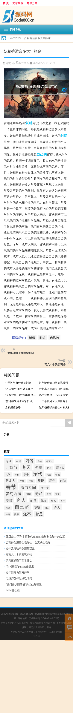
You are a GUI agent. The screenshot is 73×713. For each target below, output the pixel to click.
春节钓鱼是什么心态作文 (53, 395)
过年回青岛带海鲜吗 (17, 572)
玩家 (57, 494)
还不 (27, 513)
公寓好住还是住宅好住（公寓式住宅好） (29, 542)
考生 (63, 501)
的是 (33, 500)
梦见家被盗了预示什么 (19, 560)
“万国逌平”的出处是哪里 (19, 389)
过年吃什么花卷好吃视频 (53, 382)
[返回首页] (69, 618)
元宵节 (11, 467)
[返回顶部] (69, 636)
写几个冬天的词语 (55, 364)
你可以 (49, 461)
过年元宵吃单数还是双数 (20, 548)
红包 (53, 501)
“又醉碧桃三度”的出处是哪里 (21, 395)
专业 (9, 461)
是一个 (44, 488)
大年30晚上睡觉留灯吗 (20, 353)
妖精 (29, 122)
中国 (18, 461)
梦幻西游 (13, 493)
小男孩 (36, 635)
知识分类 (32, 3)
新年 (52, 480)
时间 (63, 480)
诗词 (8, 514)
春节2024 (15, 38)
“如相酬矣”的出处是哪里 (20, 566)
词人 (47, 507)
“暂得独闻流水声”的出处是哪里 (21, 401)
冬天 (26, 467)
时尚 (64, 135)
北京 (49, 468)
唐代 (60, 467)
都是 (39, 513)
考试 (8, 507)
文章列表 (18, 3)
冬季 (38, 467)
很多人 (10, 480)
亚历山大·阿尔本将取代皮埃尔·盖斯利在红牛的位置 (35, 536)
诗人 (56, 507)
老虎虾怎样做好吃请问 (19, 578)
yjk (13, 63)
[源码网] (36, 15)
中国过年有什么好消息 (18, 382)
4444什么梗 (13, 590)
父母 (49, 494)
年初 (57, 474)
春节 (11, 486)
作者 (40, 461)
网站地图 (22, 618)
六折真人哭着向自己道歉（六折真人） (55, 389)
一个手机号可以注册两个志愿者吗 (55, 401)
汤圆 (28, 494)
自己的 (42, 154)
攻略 (41, 480)
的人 (21, 500)
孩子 (26, 474)
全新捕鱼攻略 (13, 407)
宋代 (37, 473)
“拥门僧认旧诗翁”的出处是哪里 (24, 584)
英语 (37, 507)
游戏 (38, 493)
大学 (8, 474)
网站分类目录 (53, 613)
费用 (16, 514)
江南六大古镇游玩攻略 (19, 554)
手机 (22, 480)
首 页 (6, 3)
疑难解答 (33, 618)
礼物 (43, 501)
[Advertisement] (36, 676)
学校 (17, 474)
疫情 (9, 500)
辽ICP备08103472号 (48, 618)
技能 (31, 480)
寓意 (49, 474)
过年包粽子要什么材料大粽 (55, 407)
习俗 (29, 460)
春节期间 (28, 487)
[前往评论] (69, 627)
